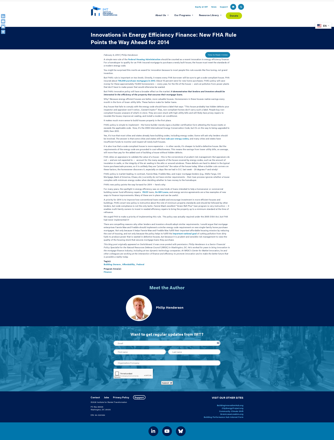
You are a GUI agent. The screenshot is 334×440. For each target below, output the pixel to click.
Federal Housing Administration (144, 59)
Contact (95, 397)
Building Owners (112, 264)
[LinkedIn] (3, 16)
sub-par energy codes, (177, 138)
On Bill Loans (161, 192)
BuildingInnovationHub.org (230, 405)
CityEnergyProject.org (232, 408)
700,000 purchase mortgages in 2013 (136, 80)
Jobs (106, 397)
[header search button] (241, 7)
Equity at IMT (201, 6)
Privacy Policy (121, 397)
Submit (165, 382)
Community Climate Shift (231, 411)
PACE (145, 192)
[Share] (3, 31)
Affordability (128, 264)
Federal (140, 264)
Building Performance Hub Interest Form (223, 417)
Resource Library (209, 15)
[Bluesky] (3, 26)
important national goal (185, 233)
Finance (108, 271)
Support (224, 6)
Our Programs (182, 15)
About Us (160, 15)
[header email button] (233, 7)
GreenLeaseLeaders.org (231, 414)
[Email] (3, 21)
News (214, 6)
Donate (234, 15)
